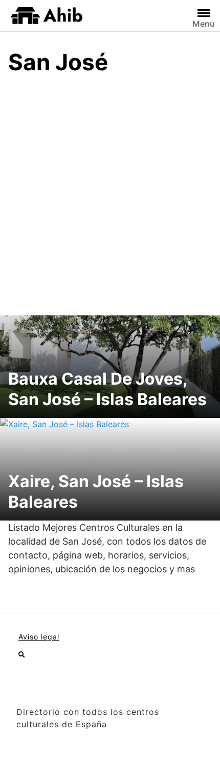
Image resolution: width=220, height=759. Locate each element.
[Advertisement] (110, 200)
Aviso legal (38, 636)
